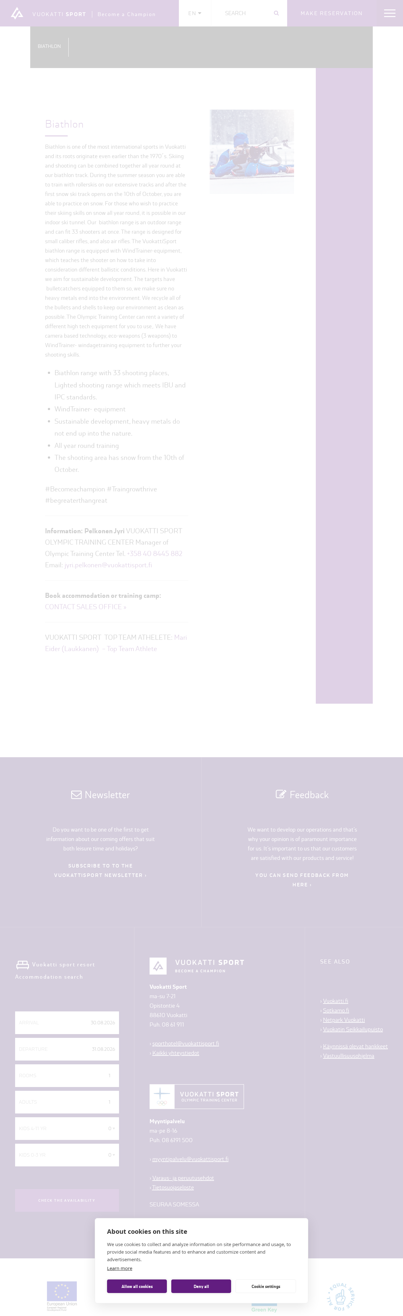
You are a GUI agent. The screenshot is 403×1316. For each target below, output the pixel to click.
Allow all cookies (137, 1286)
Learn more (119, 1268)
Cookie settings (266, 1286)
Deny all (201, 1286)
